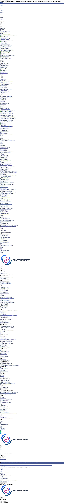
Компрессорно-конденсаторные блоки (5, 46)
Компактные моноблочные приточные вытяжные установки (8, 171)
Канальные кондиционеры (4, 158)
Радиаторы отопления (3, 198)
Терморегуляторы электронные (4, 242)
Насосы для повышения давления (5, 237)
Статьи (1, 137)
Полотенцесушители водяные (4, 91)
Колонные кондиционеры (4, 159)
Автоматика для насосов (3, 130)
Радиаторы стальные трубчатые (4, 84)
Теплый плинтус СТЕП (3, 195)
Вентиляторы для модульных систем (5, 58)
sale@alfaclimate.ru (3, 466)
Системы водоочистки (3, 222)
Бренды (1, 136)
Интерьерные (2, 105)
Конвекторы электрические (4, 187)
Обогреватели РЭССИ (3, 79)
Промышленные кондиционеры (4, 281)
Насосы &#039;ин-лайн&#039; (4, 236)
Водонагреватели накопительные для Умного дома (7, 110)
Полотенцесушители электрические (5, 92)
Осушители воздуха (3, 178)
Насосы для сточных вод (3, 238)
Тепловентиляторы (3, 210)
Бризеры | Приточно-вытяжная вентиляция (6, 297)
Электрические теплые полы (4, 389)
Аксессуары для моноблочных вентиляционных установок (8, 172)
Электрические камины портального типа (6, 231)
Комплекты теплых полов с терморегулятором (6, 224)
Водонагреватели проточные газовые (5, 221)
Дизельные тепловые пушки (4, 102)
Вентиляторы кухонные (3, 170)
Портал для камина (3, 230)
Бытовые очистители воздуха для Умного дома (7, 71)
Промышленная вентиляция (4, 167)
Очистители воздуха (3, 183)
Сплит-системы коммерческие (4, 161)
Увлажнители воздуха (3, 181)
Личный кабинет (2, 429)
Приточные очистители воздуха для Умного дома (7, 50)
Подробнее (4, 2)
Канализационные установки (4, 131)
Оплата (1, 253)
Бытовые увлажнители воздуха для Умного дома (7, 182)
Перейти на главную (3, 459)
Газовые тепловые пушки (4, 212)
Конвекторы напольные (3, 202)
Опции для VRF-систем (3, 157)
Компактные (2, 106)
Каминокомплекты (3, 229)
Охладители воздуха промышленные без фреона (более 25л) (8, 175)
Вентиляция (2, 162)
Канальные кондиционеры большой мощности (6, 45)
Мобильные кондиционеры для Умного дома (6, 40)
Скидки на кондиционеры (4, 133)
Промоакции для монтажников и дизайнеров (6, 134)
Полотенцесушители (3, 359)
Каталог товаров (2, 144)
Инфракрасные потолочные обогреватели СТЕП (7, 193)
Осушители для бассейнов (4, 66)
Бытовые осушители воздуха (4, 65)
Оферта (1, 249)
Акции (1, 243)
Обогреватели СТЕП (3, 80)
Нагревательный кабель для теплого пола (6, 227)
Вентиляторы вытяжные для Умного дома (6, 52)
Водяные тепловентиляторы (4, 211)
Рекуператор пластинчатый (4, 57)
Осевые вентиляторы (3, 173)
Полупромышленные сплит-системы (5, 153)
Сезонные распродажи (3, 244)
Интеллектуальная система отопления (5, 201)
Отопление (1, 186)
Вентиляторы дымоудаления (4, 169)
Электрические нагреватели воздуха (5, 176)
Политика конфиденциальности (4, 139)
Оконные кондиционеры (3, 150)
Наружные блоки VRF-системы (4, 156)
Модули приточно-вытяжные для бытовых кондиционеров (8, 241)
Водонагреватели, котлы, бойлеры (5, 218)
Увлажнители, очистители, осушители (5, 319)
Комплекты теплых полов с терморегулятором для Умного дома (9, 225)
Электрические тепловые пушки (4, 103)
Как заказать (2, 251)
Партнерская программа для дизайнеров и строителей (7, 140)
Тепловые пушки (2, 370)
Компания (1, 420)
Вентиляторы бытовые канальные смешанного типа (7, 166)
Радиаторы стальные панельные (4, 83)
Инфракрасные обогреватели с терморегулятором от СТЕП (8, 192)
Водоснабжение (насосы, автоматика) (5, 232)
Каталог (1, 473)
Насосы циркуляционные (3, 240)
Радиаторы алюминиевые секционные (5, 199)
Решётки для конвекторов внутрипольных (6, 89)
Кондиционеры (2, 145)
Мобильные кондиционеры (4, 148)
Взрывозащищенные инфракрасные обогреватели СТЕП (8, 189)
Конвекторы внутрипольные (4, 203)
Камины (1, 228)
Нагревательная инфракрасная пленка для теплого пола (8, 226)
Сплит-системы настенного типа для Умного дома (7, 37)
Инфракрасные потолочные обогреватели (6, 96)
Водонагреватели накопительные (5, 219)
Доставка (1, 252)
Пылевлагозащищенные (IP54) (4, 217)
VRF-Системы (2, 154)
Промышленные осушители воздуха (5, 180)
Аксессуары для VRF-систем (4, 155)
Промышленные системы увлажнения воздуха (7, 69)
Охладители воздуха (3, 174)
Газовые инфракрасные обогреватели (5, 209)
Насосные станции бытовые (4, 235)
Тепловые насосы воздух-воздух (5, 38)
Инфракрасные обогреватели (4, 362)
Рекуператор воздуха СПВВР (4, 177)
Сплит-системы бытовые (3, 273)
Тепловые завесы (2, 374)
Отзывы (1, 138)
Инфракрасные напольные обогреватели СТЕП (6, 190)
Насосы (1, 233)
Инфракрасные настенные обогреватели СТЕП (6, 191)
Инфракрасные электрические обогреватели (6, 97)
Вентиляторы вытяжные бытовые (5, 164)
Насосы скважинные (3, 239)
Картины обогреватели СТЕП (4, 194)
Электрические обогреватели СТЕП (5, 197)
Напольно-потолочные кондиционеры (5, 160)
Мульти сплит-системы (3, 149)
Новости (1, 247)
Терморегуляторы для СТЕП (4, 196)
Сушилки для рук (2, 185)
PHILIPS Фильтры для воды (4, 223)
